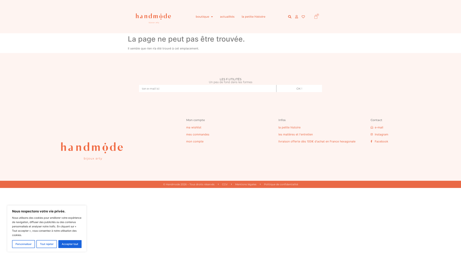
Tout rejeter (46, 244)
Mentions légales (245, 184)
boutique (202, 16)
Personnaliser (23, 244)
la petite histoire (253, 16)
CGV (225, 184)
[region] (46, 228)
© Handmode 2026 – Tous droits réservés (188, 184)
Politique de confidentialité (281, 184)
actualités (227, 16)
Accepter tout (70, 244)
